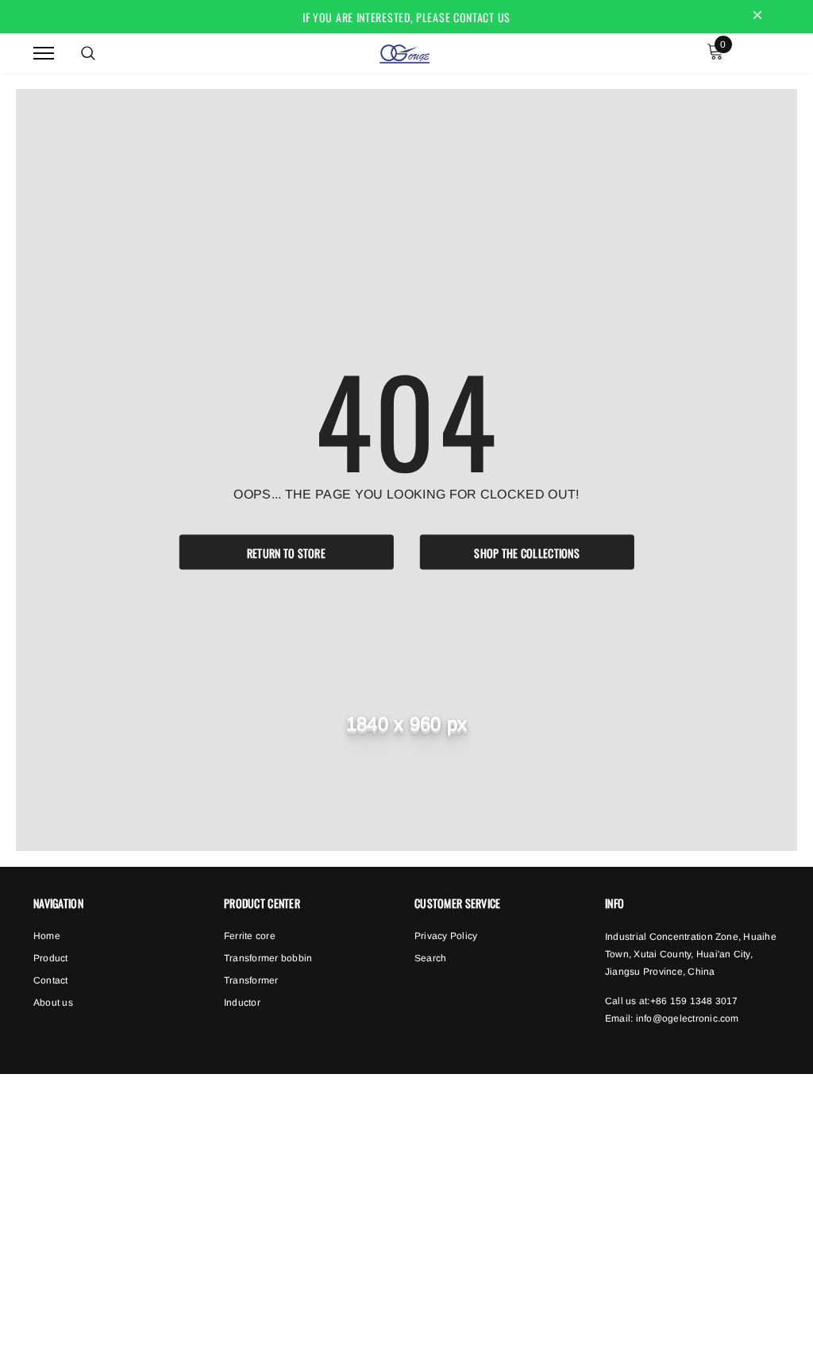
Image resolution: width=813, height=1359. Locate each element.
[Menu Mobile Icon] (43, 53)
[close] (757, 17)
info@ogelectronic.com (687, 1018)
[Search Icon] (88, 53)
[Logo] (404, 52)
